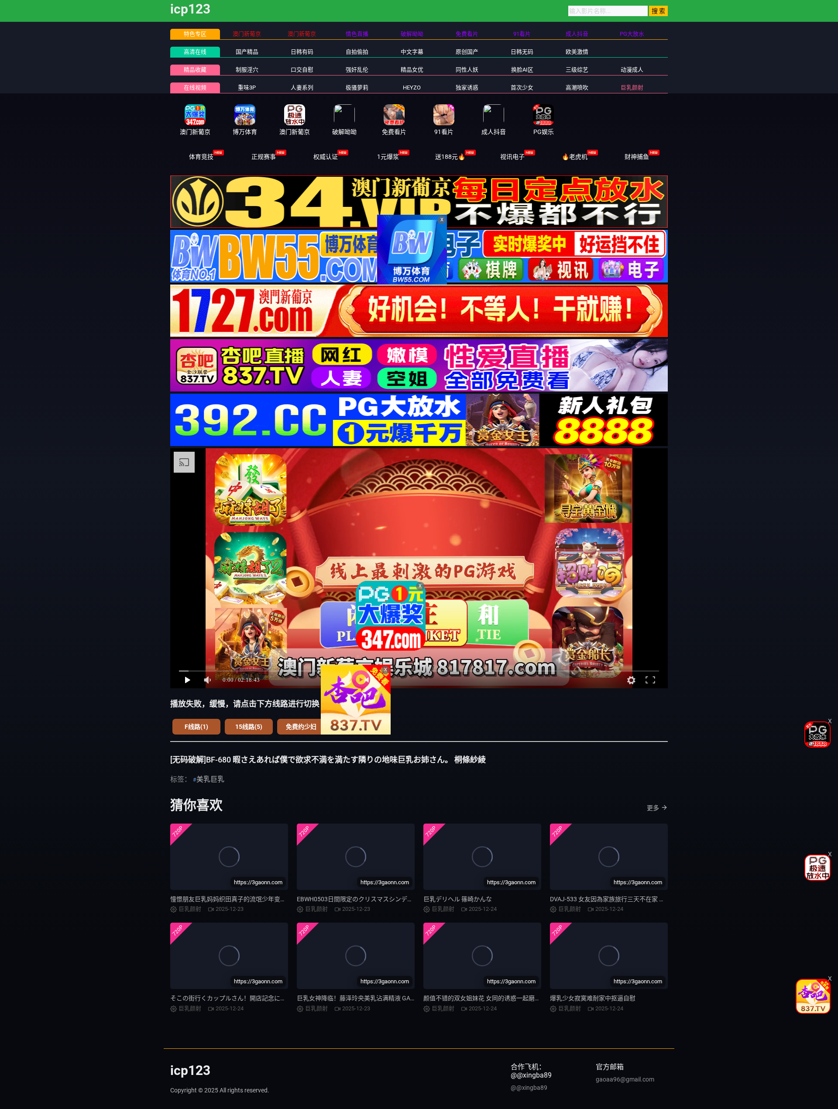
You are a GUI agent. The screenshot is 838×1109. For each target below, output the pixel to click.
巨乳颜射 (632, 87)
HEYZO (412, 87)
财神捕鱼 (637, 156)
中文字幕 (412, 51)
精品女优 (412, 69)
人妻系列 (302, 87)
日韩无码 (522, 51)
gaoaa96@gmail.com (625, 1079)
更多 (653, 807)
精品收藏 (195, 69)
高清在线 (195, 51)
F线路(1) (196, 726)
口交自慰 (302, 69)
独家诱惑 (467, 87)
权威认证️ (325, 156)
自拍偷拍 (357, 51)
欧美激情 (577, 51)
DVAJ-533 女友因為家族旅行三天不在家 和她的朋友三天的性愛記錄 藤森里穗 (654, 899)
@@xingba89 (529, 1087)
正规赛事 (263, 156)
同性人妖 (467, 69)
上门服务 (353, 726)
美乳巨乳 (210, 779)
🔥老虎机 (574, 156)
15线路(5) (248, 726)
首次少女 (522, 87)
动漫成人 (632, 69)
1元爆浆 (388, 156)
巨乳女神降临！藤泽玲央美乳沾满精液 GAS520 (360, 998)
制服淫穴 (247, 69)
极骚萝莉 (357, 87)
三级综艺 (577, 69)
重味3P (247, 87)
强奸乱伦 (357, 69)
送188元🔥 (450, 156)
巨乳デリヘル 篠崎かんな (457, 899)
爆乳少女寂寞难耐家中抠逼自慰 (592, 998)
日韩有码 (302, 51)
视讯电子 (512, 156)
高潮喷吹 (577, 87)
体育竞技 (201, 156)
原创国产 (467, 51)
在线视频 (195, 87)
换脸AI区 (522, 69)
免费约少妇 (301, 726)
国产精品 (247, 51)
